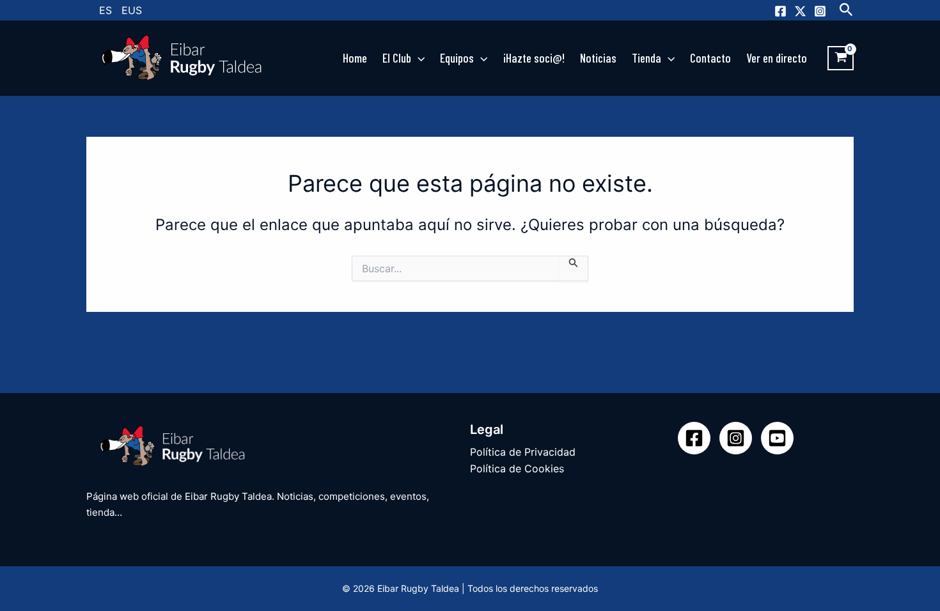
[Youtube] (777, 438)
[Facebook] (780, 11)
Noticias (598, 57)
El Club (396, 57)
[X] (800, 11)
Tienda (646, 57)
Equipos (457, 57)
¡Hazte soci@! (534, 57)
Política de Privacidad (523, 451)
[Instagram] (820, 11)
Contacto (710, 57)
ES (105, 10)
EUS (131, 10)
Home (355, 57)
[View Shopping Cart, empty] (840, 58)
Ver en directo (776, 57)
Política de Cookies (517, 468)
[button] (846, 10)
